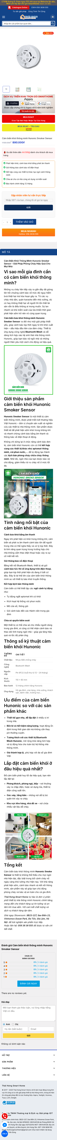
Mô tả (6, 252)
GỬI (28, 207)
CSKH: (39, 7)
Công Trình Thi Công (36, 11)
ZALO (5, 1134)
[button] (3, 17)
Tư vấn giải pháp (19, 11)
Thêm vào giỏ (24, 221)
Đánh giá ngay (28, 983)
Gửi (28, 1035)
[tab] (28, 252)
